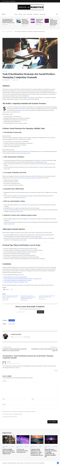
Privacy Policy (12, 1)
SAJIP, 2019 (24, 110)
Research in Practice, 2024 (20, 239)
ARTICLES (20, 14)
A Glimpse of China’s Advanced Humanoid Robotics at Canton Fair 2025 (14, 349)
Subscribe (40, 311)
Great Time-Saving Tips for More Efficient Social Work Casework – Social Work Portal (22, 278)
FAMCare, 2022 (26, 153)
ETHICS (24, 14)
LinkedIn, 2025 (18, 110)
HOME (16, 14)
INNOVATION (36, 14)
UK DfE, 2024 (38, 236)
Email (33, 399)
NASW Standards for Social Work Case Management (15, 277)
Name (3, 399)
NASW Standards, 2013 (9, 223)
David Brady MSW (5, 79)
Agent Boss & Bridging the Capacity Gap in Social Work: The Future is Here (47, 296)
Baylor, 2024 (43, 162)
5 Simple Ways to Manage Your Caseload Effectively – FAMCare (17, 280)
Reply (56, 370)
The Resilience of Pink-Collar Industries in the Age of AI (44, 349)
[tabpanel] (30, 193)
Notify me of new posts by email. (10, 416)
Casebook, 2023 (21, 197)
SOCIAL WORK (42, 14)
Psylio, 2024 (20, 153)
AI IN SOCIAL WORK (11, 323)
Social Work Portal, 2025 (24, 177)
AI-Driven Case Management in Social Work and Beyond (22, 451)
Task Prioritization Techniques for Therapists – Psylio (16, 282)
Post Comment (52, 421)
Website (4, 404)
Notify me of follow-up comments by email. (12, 414)
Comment (4, 380)
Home (3, 1)
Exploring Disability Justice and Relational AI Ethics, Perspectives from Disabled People (8, 451)
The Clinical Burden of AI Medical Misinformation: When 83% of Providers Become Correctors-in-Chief (8, 21)
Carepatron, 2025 (34, 177)
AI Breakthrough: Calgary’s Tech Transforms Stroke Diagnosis (39, 21)
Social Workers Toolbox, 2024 (15, 211)
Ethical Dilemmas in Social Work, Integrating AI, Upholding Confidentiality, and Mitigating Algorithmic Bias (28, 297)
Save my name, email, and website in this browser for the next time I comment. (19, 411)
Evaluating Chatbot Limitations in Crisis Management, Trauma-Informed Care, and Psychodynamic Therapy (37, 452)
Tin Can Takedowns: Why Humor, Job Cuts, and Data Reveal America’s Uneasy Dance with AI (53, 22)
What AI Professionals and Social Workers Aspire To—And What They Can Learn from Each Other (10, 297)
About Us (7, 1)
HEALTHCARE (29, 14)
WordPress (42, 463)
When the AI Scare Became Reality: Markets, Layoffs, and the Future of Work (25, 21)
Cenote (28, 463)
